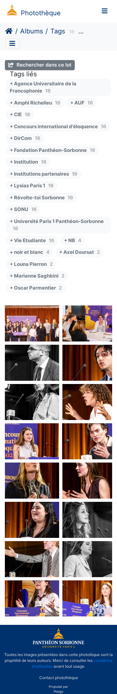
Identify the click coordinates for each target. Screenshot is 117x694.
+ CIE (20, 114)
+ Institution (28, 162)
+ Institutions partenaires (43, 174)
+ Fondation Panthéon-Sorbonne (52, 150)
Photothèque (41, 13)
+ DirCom (25, 138)
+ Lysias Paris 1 (32, 185)
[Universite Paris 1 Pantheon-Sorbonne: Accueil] (58, 646)
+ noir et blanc (29, 252)
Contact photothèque (58, 677)
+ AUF (81, 103)
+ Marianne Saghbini (37, 276)
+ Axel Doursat (79, 252)
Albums (31, 31)
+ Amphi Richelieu (35, 103)
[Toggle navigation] (105, 11)
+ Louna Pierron (31, 264)
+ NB (72, 240)
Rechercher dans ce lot (43, 65)
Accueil (9, 31)
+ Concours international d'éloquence (58, 126)
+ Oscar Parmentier (36, 288)
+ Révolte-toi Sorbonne (41, 197)
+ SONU (23, 209)
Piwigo (58, 691)
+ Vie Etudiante (32, 240)
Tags (57, 31)
